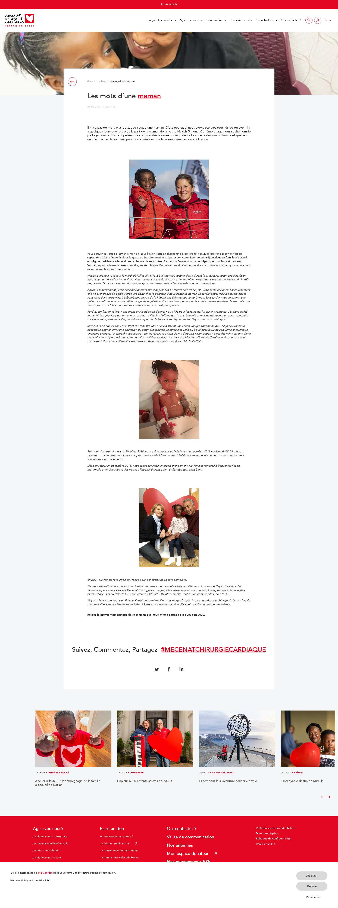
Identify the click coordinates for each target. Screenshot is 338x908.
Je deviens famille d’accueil (50, 843)
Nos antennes (180, 845)
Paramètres (313, 897)
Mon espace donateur (188, 853)
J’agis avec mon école (47, 858)
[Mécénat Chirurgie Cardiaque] (19, 20)
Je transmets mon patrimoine (119, 850)
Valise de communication (190, 837)
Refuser (312, 886)
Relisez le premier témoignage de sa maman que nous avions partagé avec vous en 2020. (146, 615)
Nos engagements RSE (189, 862)
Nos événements (241, 20)
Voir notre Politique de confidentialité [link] (30, 880)
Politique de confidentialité (273, 839)
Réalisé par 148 (265, 844)
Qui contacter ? (291, 20)
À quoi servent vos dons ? (116, 836)
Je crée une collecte (46, 850)
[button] (322, 797)
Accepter (311, 875)
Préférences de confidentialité (275, 828)
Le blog (102, 81)
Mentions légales (267, 833)
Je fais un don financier (114, 843)
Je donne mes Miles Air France (119, 858)
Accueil (91, 81)
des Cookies (45, 872)
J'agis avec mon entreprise (50, 836)
